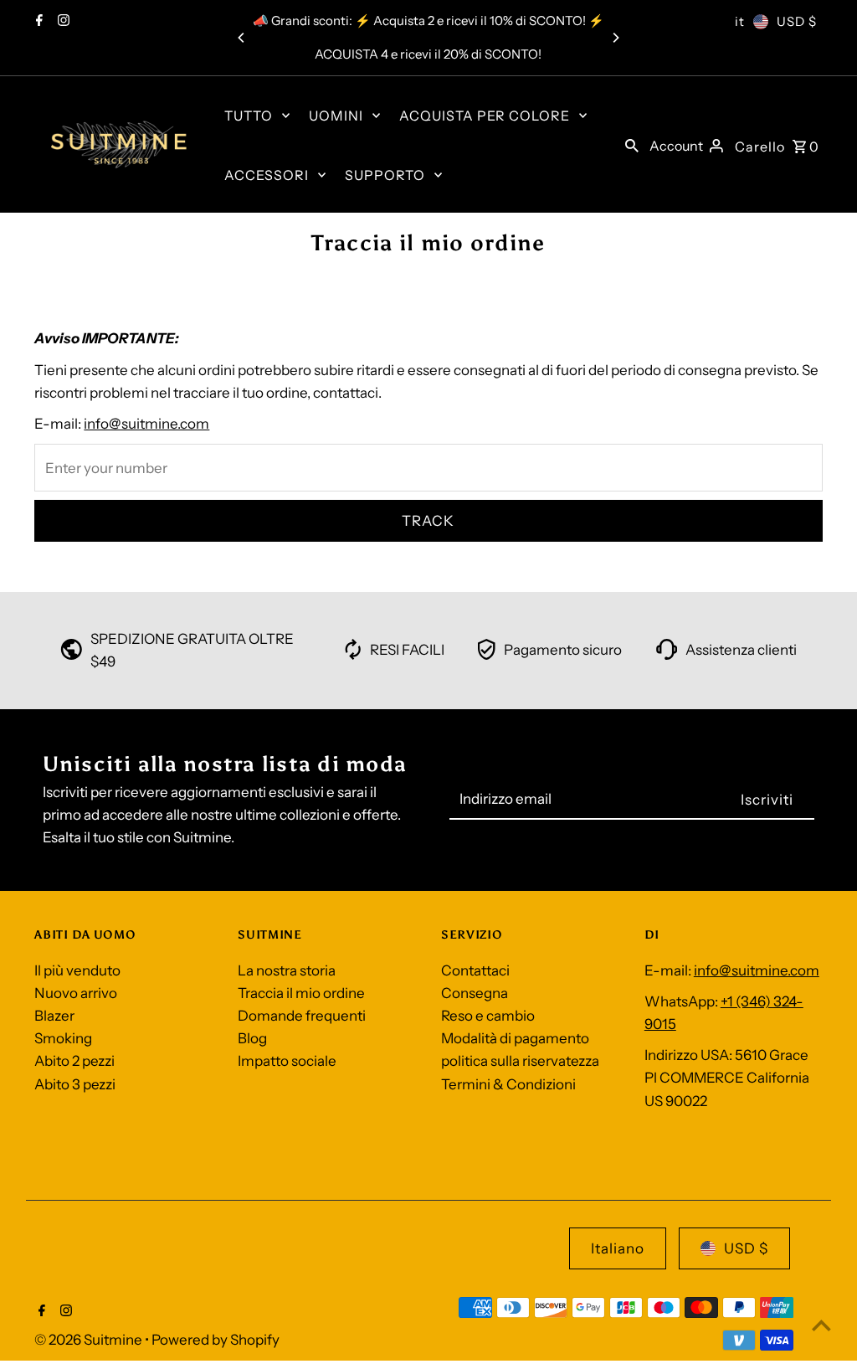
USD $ (797, 21)
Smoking (63, 1038)
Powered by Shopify (215, 1339)
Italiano (617, 1248)
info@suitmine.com (146, 423)
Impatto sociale (287, 1060)
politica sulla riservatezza (520, 1060)
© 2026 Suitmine (89, 1339)
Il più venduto (77, 970)
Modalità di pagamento (515, 1038)
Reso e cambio (488, 1015)
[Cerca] (632, 145)
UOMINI (336, 115)
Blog (252, 1038)
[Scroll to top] (821, 1325)
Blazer (54, 1015)
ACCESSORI (266, 175)
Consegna (474, 993)
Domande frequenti (302, 1015)
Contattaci (475, 970)
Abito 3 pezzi (74, 1084)
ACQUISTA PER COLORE (484, 115)
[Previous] (241, 37)
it (740, 21)
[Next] (615, 37)
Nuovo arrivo (75, 993)
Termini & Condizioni (508, 1084)
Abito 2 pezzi (74, 1060)
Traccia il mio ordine (301, 993)
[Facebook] (37, 22)
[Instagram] (61, 22)
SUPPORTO (385, 175)
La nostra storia (287, 970)
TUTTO (248, 115)
